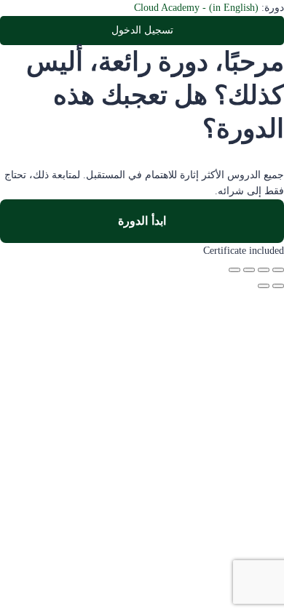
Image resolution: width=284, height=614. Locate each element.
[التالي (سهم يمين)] (263, 286)
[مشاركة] (249, 270)
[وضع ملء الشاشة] (263, 270)
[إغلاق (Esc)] (234, 270)
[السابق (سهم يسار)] (278, 286)
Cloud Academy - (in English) (196, 7)
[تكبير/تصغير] (278, 270)
